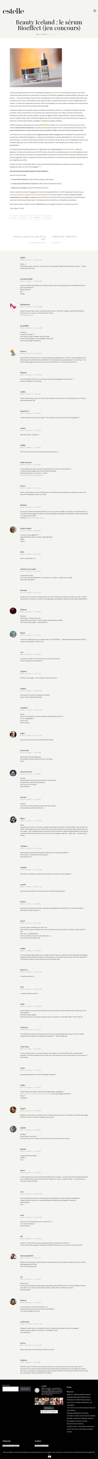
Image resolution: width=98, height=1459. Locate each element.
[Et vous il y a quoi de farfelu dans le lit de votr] (43, 1399)
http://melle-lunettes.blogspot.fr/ (32, 475)
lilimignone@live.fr (26, 315)
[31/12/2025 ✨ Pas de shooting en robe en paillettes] (47, 1403)
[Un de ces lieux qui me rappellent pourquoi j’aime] (50, 1403)
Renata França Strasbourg (75, 1423)
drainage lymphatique (82, 1402)
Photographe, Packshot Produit (77, 1421)
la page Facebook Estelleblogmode (37, 194)
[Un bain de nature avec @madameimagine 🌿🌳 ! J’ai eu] (50, 1399)
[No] (96, 1454)
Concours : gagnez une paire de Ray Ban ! (29, 237)
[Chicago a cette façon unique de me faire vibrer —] (43, 1403)
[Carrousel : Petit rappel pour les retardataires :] (61, 1403)
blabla (32, 242)
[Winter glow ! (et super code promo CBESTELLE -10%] (58, 1399)
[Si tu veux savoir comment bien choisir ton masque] (36, 1399)
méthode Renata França (86, 1407)
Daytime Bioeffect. (68, 149)
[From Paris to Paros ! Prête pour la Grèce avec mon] (40, 1399)
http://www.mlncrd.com (36, 518)
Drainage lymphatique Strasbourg (77, 1413)
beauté (14, 217)
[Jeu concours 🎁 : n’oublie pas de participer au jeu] (61, 1399)
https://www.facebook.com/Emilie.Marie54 (35, 1094)
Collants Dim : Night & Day (64, 236)
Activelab (70, 1415)
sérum (48, 217)
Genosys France (72, 1426)
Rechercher (6, 1385)
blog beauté (36, 217)
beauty (54, 34)
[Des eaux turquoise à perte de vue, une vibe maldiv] (36, 1403)
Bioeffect (54, 92)
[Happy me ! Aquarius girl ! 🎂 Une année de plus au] (54, 1399)
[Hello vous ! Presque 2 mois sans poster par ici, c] (47, 1399)
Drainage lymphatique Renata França (78, 1397)
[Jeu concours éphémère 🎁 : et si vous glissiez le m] (58, 1403)
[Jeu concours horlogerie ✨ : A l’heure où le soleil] (40, 1403)
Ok (49, 1456)
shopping (41, 242)
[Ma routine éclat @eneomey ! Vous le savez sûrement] (54, 1403)
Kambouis (70, 1394)
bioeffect (24, 217)
